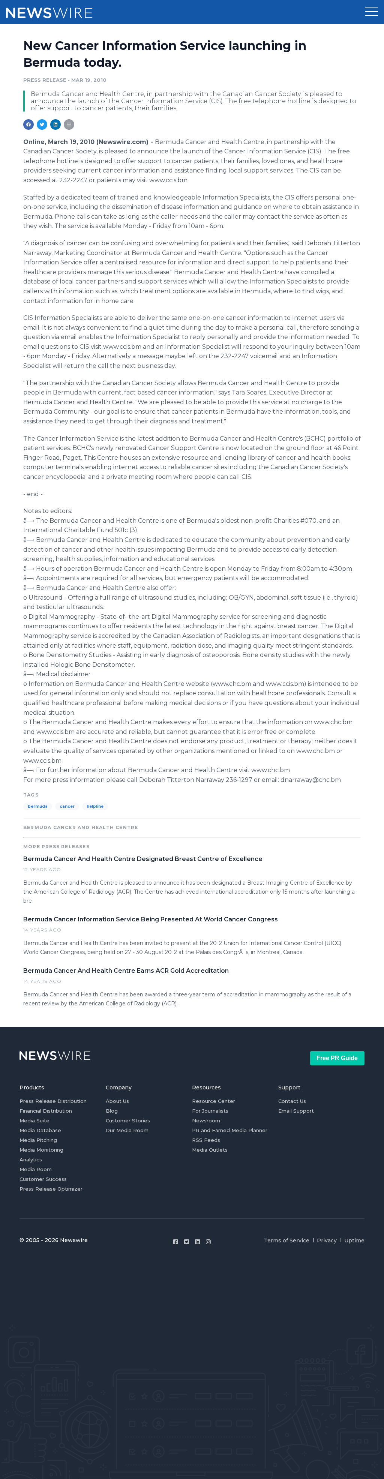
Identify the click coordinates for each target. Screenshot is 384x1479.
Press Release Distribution (53, 1101)
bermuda (38, 806)
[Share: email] (69, 124)
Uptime (354, 1240)
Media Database (40, 1130)
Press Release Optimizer (51, 1189)
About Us (117, 1101)
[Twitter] (186, 1242)
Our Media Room (127, 1130)
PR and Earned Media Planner (229, 1130)
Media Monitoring (41, 1150)
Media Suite (35, 1121)
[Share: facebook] (28, 124)
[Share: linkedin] (56, 124)
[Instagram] (208, 1242)
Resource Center (213, 1101)
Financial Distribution (46, 1111)
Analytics (31, 1159)
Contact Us (292, 1101)
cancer (67, 806)
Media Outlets (210, 1150)
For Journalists (210, 1111)
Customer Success (43, 1179)
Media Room (36, 1169)
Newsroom (206, 1121)
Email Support (296, 1111)
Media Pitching (38, 1140)
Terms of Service (286, 1240)
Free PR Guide (337, 1058)
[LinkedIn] (197, 1242)
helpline (95, 806)
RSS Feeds (206, 1140)
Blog (112, 1111)
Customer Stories (128, 1121)
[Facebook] (175, 1242)
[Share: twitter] (42, 124)
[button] (371, 12)
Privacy (327, 1240)
